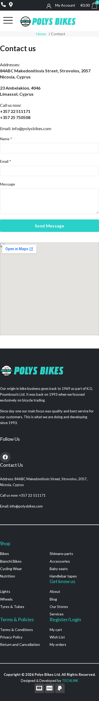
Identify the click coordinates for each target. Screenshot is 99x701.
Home (41, 34)
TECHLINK (70, 680)
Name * (6, 138)
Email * (5, 161)
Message (7, 184)
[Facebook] (5, 457)
